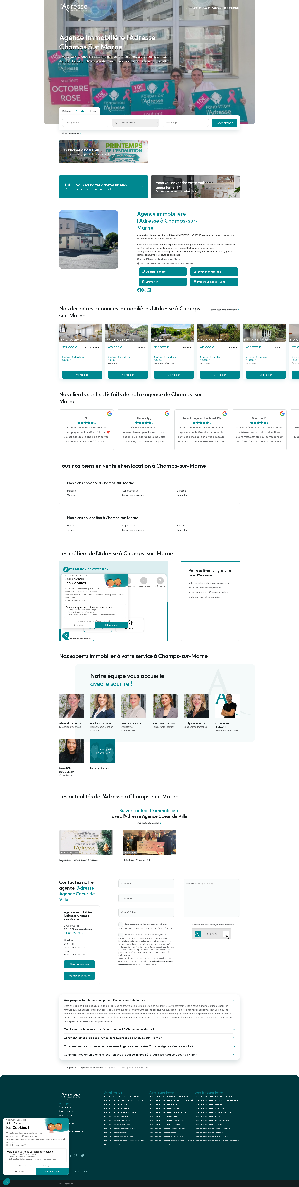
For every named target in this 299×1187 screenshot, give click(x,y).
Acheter (196, 7)
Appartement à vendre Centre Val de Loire (167, 1128)
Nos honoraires (79, 964)
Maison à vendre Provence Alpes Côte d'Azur (123, 1141)
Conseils (216, 7)
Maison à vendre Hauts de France (118, 1120)
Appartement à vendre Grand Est (164, 1116)
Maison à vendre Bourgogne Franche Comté (123, 1100)
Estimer (66, 111)
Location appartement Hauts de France (212, 1120)
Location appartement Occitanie (209, 1132)
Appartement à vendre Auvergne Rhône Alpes (169, 1096)
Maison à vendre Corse (114, 1145)
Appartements (130, 490)
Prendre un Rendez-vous (211, 281)
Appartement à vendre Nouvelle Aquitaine (168, 1112)
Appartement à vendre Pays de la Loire (166, 1137)
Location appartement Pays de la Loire (211, 1137)
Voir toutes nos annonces (223, 309)
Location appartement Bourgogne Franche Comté (216, 1100)
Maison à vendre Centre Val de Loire (119, 1128)
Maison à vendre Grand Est (116, 1116)
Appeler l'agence (156, 271)
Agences (71, 1067)
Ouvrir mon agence (67, 1115)
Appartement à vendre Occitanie (163, 1132)
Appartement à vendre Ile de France (165, 1124)
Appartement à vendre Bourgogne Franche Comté (171, 1100)
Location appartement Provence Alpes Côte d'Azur (217, 1141)
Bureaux (181, 490)
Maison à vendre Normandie (116, 1108)
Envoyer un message (209, 271)
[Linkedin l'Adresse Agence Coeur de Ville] (69, 1155)
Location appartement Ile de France (210, 1124)
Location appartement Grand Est (209, 1116)
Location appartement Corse (207, 1145)
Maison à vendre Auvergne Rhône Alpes (121, 1096)
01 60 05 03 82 (74, 933)
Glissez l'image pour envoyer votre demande (212, 924)
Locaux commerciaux (133, 495)
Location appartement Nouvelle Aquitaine (213, 1112)
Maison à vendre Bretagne (115, 1104)
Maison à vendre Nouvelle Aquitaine (120, 1112)
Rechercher (224, 123)
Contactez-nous (66, 1111)
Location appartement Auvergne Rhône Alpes (215, 1096)
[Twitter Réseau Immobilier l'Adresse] (82, 1155)
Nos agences (65, 1107)
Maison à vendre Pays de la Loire (118, 1137)
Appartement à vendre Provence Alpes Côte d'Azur (172, 1141)
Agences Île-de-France (91, 1067)
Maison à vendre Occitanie (115, 1132)
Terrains (71, 495)
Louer (206, 7)
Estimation (151, 281)
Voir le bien (82, 374)
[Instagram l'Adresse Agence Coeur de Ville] (76, 1155)
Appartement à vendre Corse (162, 1145)
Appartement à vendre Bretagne (163, 1104)
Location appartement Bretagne (208, 1104)
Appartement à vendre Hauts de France (166, 1120)
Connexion (232, 7)
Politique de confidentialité (71, 1131)
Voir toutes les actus (148, 823)
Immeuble (182, 495)
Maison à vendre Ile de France (117, 1124)
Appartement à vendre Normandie (164, 1108)
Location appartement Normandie (209, 1108)
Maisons (71, 490)
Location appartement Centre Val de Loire (212, 1128)
